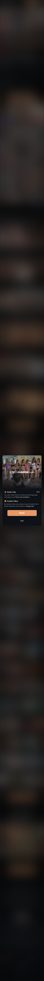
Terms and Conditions (22, 497)
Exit (22, 521)
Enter (22, 513)
